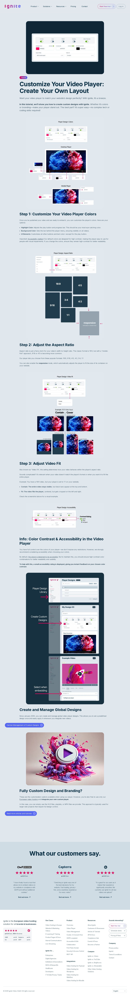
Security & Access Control (75, 951)
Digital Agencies (51, 958)
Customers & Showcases (96, 928)
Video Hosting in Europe (54, 925)
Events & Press (93, 941)
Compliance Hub (93, 938)
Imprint (111, 951)
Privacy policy (113, 948)
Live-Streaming (51, 944)
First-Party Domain (73, 948)
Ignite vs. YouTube (94, 959)
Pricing (73, 6)
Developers (49, 971)
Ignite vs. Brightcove (94, 962)
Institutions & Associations (54, 962)
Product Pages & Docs (53, 937)
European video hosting (29, 799)
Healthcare (49, 968)
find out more (23, 897)
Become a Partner (94, 944)
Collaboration (71, 944)
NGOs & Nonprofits (52, 965)
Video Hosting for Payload (75, 966)
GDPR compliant (72, 938)
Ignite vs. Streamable (95, 966)
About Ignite (92, 925)
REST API (70, 954)
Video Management (73, 931)
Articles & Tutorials (94, 931)
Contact (85, 6)
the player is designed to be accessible (43, 557)
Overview (70, 925)
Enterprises (49, 955)
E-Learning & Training (53, 934)
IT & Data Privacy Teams (54, 975)
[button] (107, 6)
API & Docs (91, 935)
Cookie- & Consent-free (75, 935)
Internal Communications (54, 940)
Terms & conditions (115, 954)
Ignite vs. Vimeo (93, 956)
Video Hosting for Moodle (75, 980)
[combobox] (120, 991)
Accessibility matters (35, 239)
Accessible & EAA (72, 941)
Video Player (71, 928)
